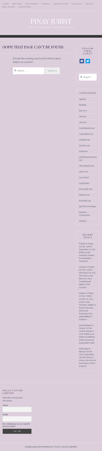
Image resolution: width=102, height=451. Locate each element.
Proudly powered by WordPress (39, 447)
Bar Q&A (17, 4)
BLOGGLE (77, 4)
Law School (84, 177)
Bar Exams (9, 7)
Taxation (82, 221)
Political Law (84, 195)
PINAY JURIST (51, 21)
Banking (82, 105)
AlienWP (73, 447)
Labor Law (83, 172)
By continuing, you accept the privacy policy (16, 425)
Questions (24, 7)
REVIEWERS (32, 4)
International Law (86, 166)
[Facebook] (82, 61)
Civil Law (82, 116)
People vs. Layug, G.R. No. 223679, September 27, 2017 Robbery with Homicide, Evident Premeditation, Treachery (87, 252)
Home (6, 4)
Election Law (84, 146)
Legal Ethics (84, 183)
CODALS (46, 4)
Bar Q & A (83, 111)
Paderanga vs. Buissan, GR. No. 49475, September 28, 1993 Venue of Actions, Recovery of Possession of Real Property (87, 357)
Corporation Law (86, 134)
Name (5, 405)
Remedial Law (85, 201)
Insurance (83, 151)
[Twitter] (88, 61)
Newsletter (61, 4)
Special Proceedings (87, 206)
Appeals (82, 99)
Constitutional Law (87, 128)
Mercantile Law (85, 189)
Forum (89, 4)
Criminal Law (84, 140)
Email (5, 414)
